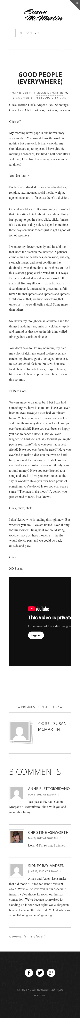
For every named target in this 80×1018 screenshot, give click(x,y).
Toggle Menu (32, 33)
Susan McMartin (50, 93)
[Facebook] (29, 973)
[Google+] (51, 973)
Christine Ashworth (48, 832)
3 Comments (23, 97)
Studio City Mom (53, 97)
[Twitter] (40, 973)
